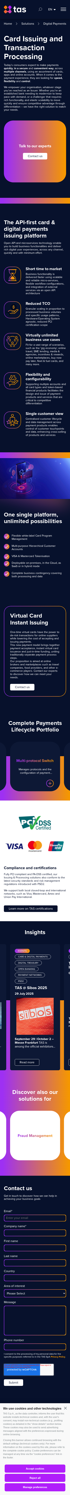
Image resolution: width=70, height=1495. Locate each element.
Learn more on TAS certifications (31, 908)
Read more (27, 1062)
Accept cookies (35, 1468)
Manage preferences (35, 1487)
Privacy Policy (58, 1356)
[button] (65, 1408)
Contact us (35, 156)
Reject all (35, 1477)
